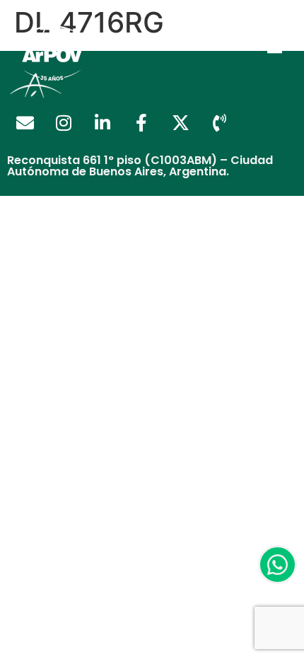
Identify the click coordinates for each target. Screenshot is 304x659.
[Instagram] (63, 123)
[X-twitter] (180, 123)
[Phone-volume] (219, 123)
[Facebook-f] (141, 123)
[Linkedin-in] (102, 123)
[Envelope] (24, 123)
